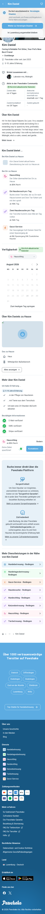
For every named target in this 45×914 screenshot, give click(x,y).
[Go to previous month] (32, 264)
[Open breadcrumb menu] (10, 634)
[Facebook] (4, 893)
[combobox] (22, 256)
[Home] (3, 634)
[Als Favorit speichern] (42, 4)
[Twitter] (10, 893)
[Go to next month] (37, 264)
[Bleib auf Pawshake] (21, 448)
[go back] (2, 3)
